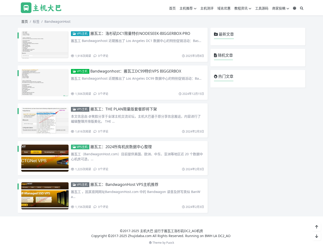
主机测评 (207, 8)
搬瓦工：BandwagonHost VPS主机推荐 (124, 184)
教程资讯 (241, 8)
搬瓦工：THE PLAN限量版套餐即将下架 (123, 109)
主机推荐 (186, 8)
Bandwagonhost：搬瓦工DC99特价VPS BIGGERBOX (135, 71)
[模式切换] (294, 8)
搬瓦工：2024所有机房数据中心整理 (121, 146)
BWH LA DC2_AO (218, 236)
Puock (170, 243)
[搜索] (301, 8)
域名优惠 (224, 8)
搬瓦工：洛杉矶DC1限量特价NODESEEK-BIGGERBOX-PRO (140, 33)
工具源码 (261, 8)
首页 (172, 8)
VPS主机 (81, 34)
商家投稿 (278, 8)
